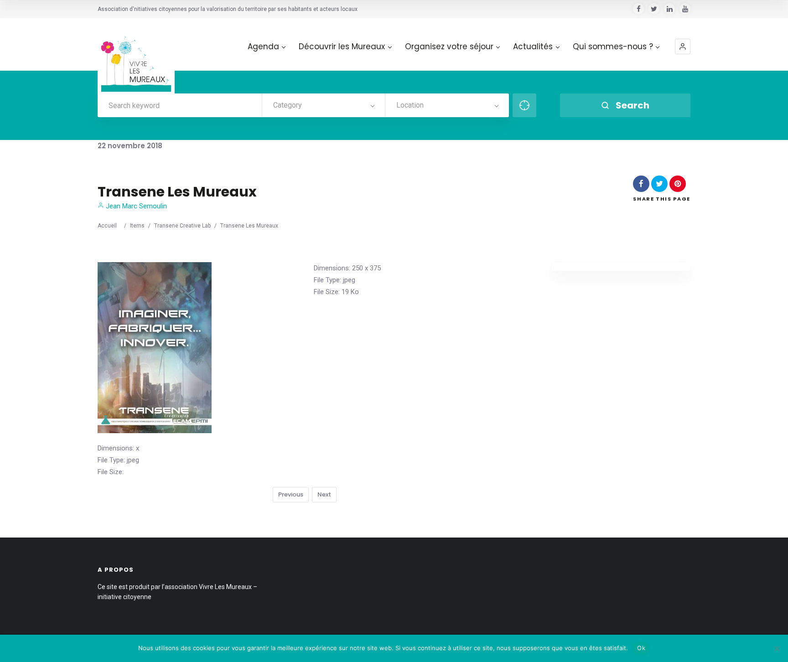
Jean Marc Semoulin (135, 206)
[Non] (776, 648)
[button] (682, 46)
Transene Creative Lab (182, 225)
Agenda (263, 46)
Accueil (107, 225)
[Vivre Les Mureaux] (136, 56)
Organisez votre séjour (449, 46)
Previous (290, 494)
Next (324, 494)
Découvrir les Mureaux (342, 46)
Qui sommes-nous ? (613, 46)
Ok (641, 648)
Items (137, 225)
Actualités (533, 46)
